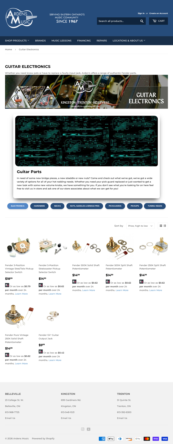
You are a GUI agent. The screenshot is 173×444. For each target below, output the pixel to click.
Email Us (10, 418)
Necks (57, 206)
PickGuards (115, 206)
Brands (40, 40)
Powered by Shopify (43, 438)
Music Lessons (61, 40)
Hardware (39, 206)
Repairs (102, 40)
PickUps (135, 206)
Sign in (141, 13)
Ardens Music (21, 438)
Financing (84, 40)
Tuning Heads (155, 206)
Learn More (21, 293)
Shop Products (16, 40)
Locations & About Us (128, 40)
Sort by (118, 225)
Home (8, 49)
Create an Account (158, 13)
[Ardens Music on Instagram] (82, 429)
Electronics (17, 206)
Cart (161, 20)
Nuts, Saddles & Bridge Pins (84, 206)
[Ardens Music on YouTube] (88, 429)
